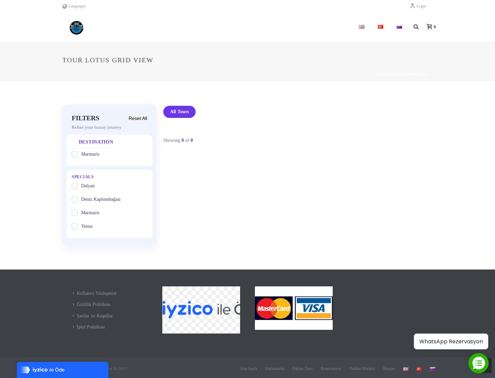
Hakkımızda (274, 368)
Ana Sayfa (248, 368)
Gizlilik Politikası (93, 304)
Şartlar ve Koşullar (95, 315)
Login (421, 6)
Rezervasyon (331, 368)
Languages (77, 6)
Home (369, 74)
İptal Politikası (91, 326)
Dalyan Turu (302, 368)
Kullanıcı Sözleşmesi (97, 293)
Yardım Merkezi (362, 368)
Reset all (138, 118)
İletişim (389, 368)
